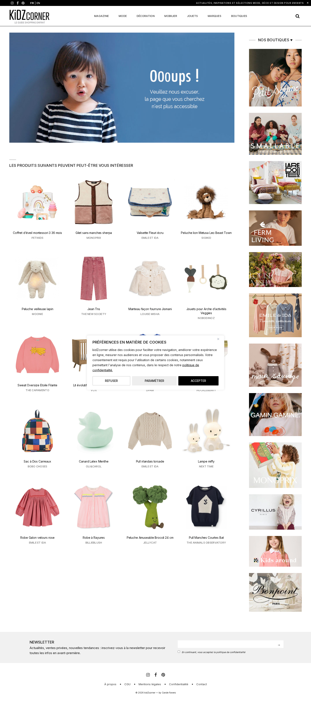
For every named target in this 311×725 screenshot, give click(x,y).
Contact (201, 684)
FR (32, 3)
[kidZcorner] (29, 16)
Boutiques (239, 16)
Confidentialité (178, 684)
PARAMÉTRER (154, 381)
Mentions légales (150, 684)
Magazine (101, 16)
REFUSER (111, 381)
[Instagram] (12, 3)
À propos (110, 684)
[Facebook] (17, 3)
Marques (214, 16)
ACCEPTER (198, 381)
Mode (123, 16)
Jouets (192, 16)
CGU (127, 684)
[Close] (219, 338)
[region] (155, 362)
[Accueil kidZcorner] (121, 88)
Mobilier (170, 16)
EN (38, 3)
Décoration (146, 16)
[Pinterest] (23, 3)
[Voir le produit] (37, 211)
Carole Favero (169, 692)
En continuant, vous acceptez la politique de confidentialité (213, 652)
